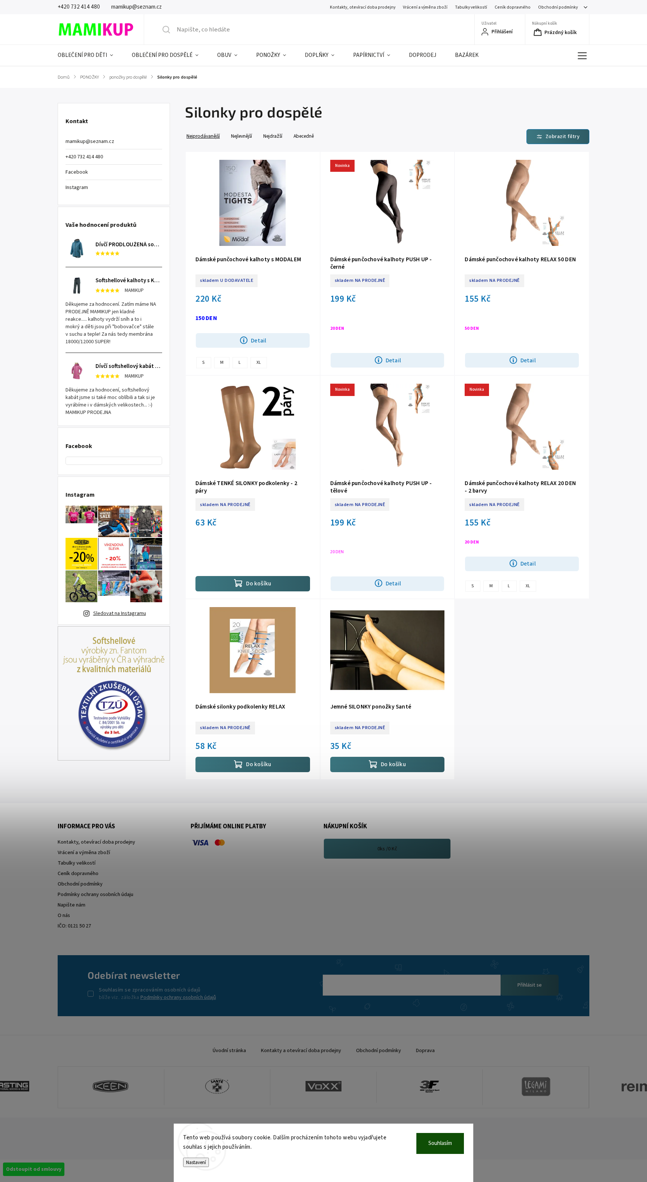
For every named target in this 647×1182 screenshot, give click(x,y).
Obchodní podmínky (558, 7)
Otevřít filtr (557, 136)
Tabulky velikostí (471, 7)
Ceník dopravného (513, 7)
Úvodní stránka (229, 1050)
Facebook (77, 172)
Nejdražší (272, 136)
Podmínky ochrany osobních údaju (95, 894)
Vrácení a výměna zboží (425, 7)
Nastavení (196, 1162)
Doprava (425, 1050)
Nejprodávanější (203, 136)
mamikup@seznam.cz (90, 141)
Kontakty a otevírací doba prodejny (301, 1050)
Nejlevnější (241, 136)
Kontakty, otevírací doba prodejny (362, 7)
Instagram (77, 187)
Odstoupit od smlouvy (33, 1169)
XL (258, 362)
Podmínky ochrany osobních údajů (178, 997)
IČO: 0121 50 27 (74, 926)
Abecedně (304, 136)
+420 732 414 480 (84, 157)
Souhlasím (440, 1143)
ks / (387, 849)
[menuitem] (90, 55)
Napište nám (71, 905)
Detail (258, 340)
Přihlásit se (529, 985)
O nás (64, 915)
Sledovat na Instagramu (119, 613)
